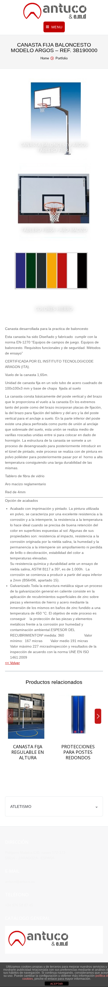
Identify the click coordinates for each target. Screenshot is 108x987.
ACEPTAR (56, 983)
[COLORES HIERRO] (54, 282)
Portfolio (62, 58)
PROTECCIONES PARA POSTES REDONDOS (78, 752)
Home (44, 58)
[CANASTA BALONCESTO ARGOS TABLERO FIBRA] (54, 120)
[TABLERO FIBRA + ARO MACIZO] (54, 202)
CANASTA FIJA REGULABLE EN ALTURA (27, 752)
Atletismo (20, 806)
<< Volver (12, 663)
